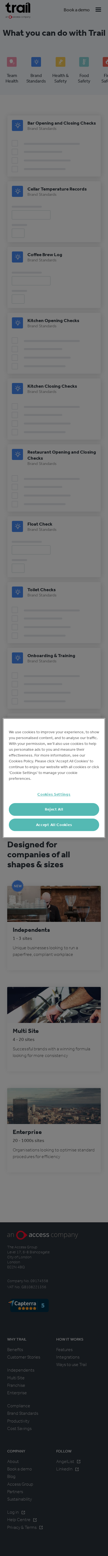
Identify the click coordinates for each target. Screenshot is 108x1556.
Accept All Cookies (54, 824)
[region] (54, 778)
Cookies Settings (53, 794)
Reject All (54, 809)
